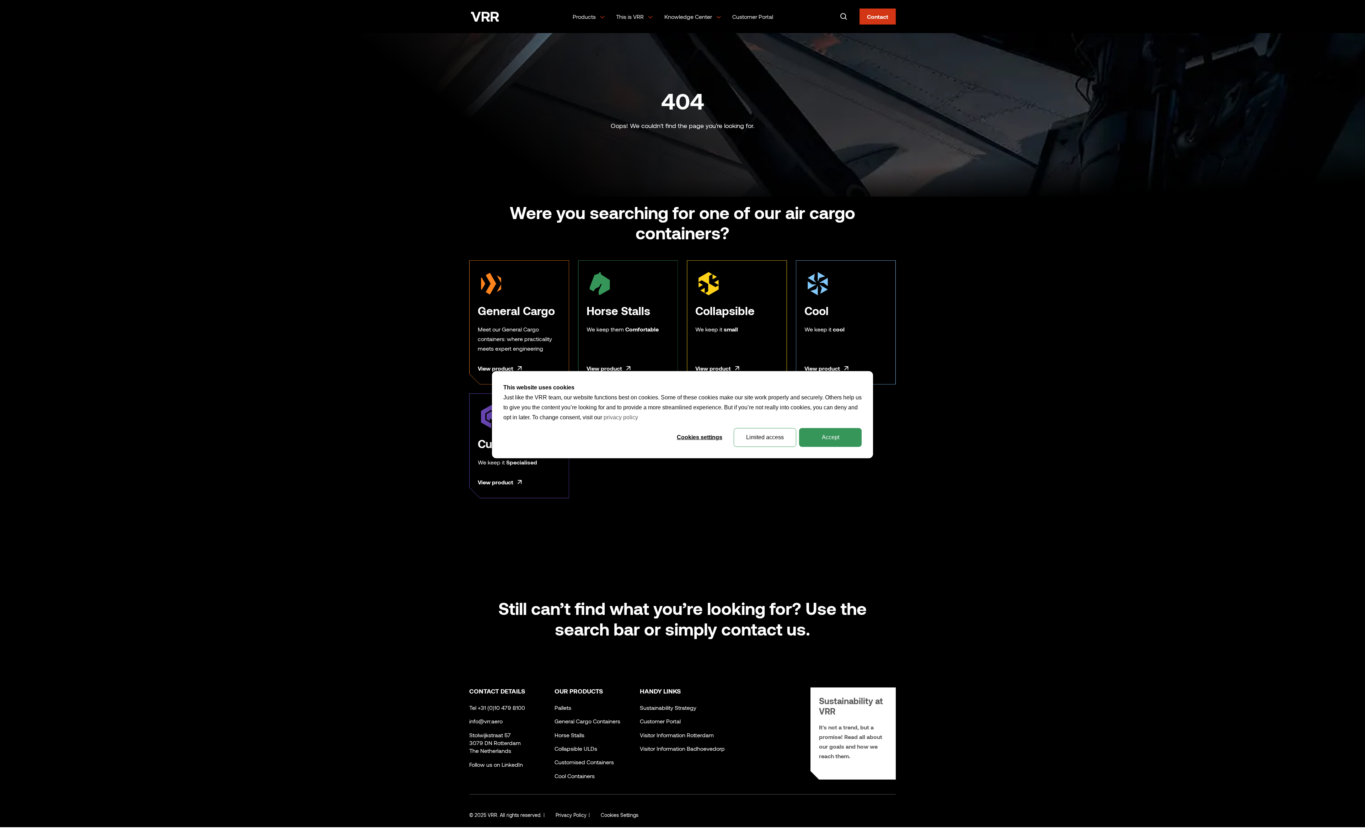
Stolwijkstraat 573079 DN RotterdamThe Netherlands (495, 743)
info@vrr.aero (486, 721)
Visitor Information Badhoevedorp (682, 748)
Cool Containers (575, 775)
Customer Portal (752, 16)
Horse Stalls (569, 735)
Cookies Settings (619, 815)
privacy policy (621, 417)
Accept (830, 437)
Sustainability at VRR (851, 706)
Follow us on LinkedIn (496, 764)
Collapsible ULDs (576, 748)
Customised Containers (584, 762)
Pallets (563, 707)
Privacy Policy (571, 815)
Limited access (765, 437)
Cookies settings (699, 437)
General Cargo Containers (587, 721)
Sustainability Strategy (668, 707)
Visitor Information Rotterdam (677, 735)
